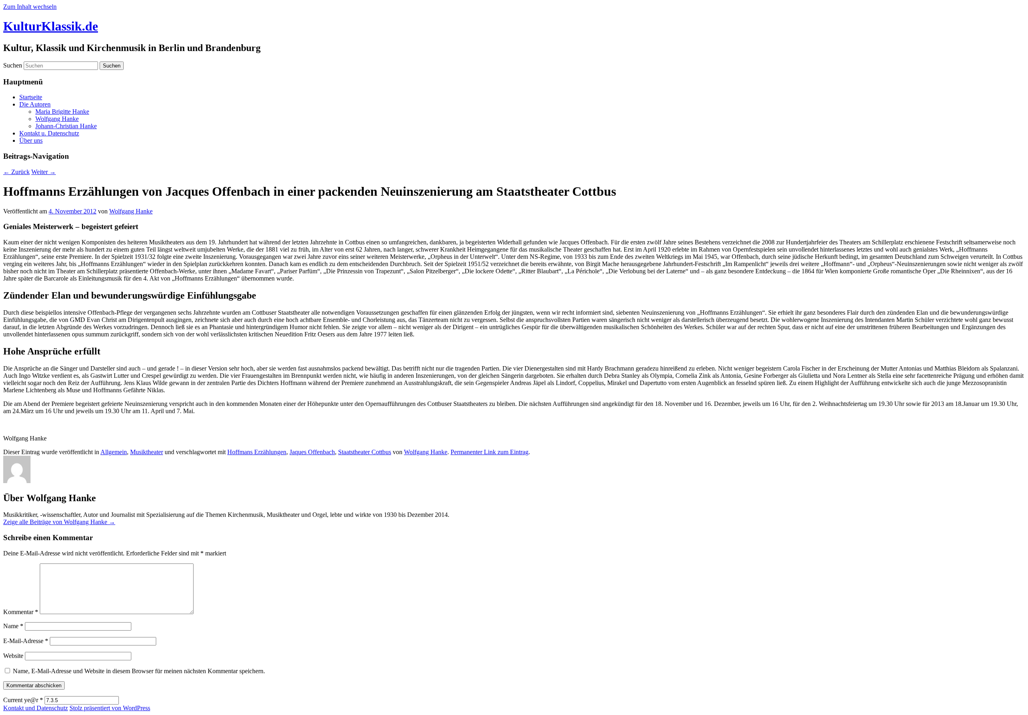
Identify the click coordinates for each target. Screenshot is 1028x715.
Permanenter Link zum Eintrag (489, 452)
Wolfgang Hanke (57, 118)
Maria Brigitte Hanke (62, 111)
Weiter (43, 171)
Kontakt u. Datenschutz (49, 133)
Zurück (16, 171)
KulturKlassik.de (50, 26)
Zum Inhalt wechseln (30, 6)
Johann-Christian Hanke (66, 126)
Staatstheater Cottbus (364, 452)
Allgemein (113, 452)
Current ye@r (23, 700)
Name (13, 626)
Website (13, 655)
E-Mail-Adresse (25, 640)
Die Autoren (35, 104)
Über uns (31, 140)
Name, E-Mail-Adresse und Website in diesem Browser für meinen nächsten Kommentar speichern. (139, 671)
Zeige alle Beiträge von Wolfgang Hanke (59, 521)
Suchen (12, 65)
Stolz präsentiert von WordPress (109, 708)
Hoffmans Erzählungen (256, 452)
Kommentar (20, 611)
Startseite (30, 97)
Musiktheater (146, 452)
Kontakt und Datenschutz (35, 708)
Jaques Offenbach (312, 452)
